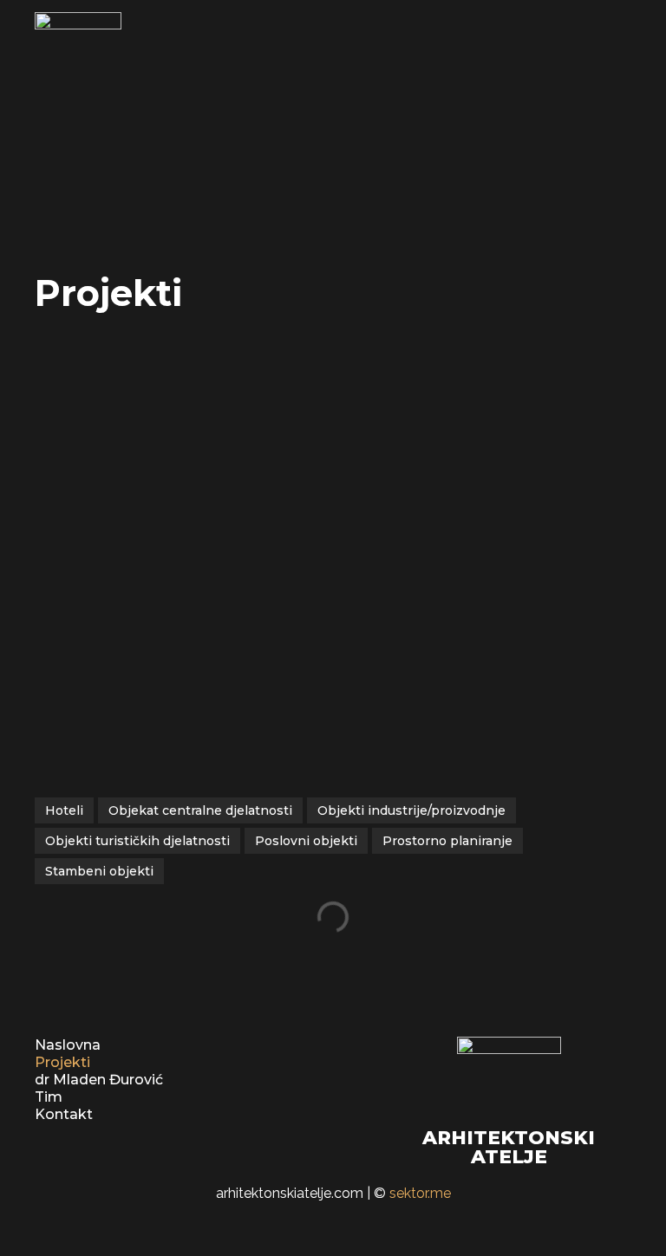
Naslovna (68, 1045)
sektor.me (420, 1193)
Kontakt (64, 1114)
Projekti (62, 1062)
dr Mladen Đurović (99, 1079)
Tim (48, 1097)
